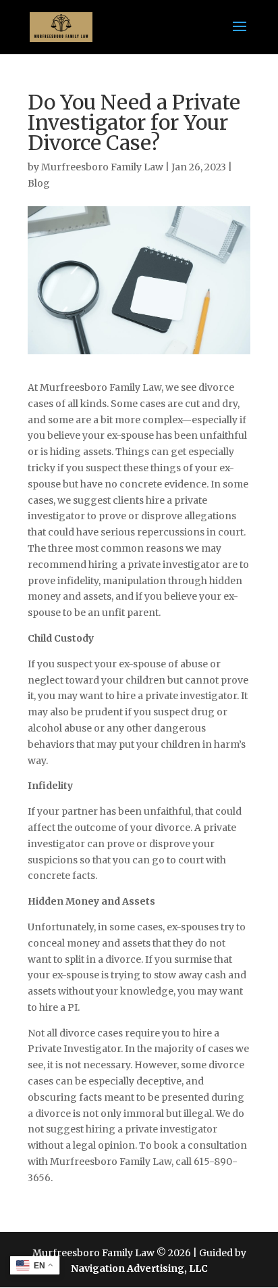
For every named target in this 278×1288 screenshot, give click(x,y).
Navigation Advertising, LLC (139, 1268)
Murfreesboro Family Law (102, 167)
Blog (39, 183)
